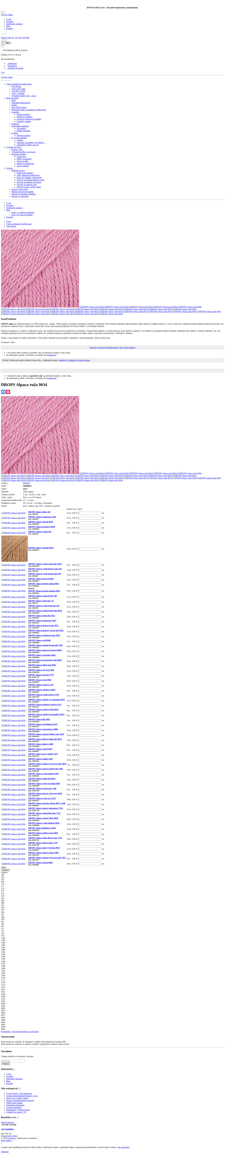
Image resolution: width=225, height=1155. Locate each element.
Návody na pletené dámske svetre (30, 180)
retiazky (20, 140)
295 (2, 910)
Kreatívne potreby (18, 154)
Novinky (10, 21)
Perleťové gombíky (25, 117)
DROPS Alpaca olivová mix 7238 (42, 843)
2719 (3, 985)
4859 (3, 1020)
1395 (3, 959)
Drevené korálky (23, 135)
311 (2, 929)
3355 (3, 987)
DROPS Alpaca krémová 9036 (41, 527)
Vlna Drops (16, 86)
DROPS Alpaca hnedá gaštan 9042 (43, 584)
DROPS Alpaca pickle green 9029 (43, 833)
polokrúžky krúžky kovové (28, 145)
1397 (3, 964)
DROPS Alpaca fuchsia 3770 (41, 675)
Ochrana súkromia (13, 1107)
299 (2, 919)
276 (2, 893)
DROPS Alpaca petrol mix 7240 (42, 788)
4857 (3, 1015)
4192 (3, 1001)
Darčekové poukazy (14, 24)
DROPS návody (18, 170)
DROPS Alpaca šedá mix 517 (41, 601)
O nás (8, 19)
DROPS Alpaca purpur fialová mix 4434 (46, 734)
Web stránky (6, 1140)
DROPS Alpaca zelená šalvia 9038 (43, 818)
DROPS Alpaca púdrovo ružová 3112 (44, 704)
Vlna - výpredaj (17, 93)
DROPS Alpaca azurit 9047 (40, 749)
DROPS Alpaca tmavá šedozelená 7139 (45, 808)
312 (2, 931)
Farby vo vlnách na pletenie (22, 212)
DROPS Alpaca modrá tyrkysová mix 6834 (47, 764)
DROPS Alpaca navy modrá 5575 (43, 754)
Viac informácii (123, 1147)
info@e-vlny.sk (7, 38)
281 (2, 898)
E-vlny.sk (12, 1138)
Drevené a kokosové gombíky (29, 119)
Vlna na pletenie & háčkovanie (19, 224)
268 (2, 882)
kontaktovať (52, 355)
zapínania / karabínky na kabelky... (31, 142)
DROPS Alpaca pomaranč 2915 (42, 620)
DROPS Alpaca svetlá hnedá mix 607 (44, 574)
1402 (3, 973)
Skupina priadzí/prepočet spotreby (20, 1100)
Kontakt (9, 28)
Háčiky (14, 105)
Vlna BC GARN (18, 91)
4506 (3, 1003)
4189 (3, 994)
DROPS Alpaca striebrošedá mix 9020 (45, 611)
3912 (3, 992)
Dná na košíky (23, 161)
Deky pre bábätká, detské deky (29, 178)
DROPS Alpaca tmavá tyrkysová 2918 (45, 793)
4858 (3, 1017)
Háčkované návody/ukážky (22, 192)
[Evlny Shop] (9, 1136)
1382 (3, 938)
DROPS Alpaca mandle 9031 (41, 548)
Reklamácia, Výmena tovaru (18, 1110)
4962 (3, 1022)
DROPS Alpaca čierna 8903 (40, 863)
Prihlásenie (12, 63)
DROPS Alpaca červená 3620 (41, 670)
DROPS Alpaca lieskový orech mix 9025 (46, 630)
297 (2, 914)
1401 (3, 971)
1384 (3, 943)
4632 (3, 1006)
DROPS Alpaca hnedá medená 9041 (44, 591)
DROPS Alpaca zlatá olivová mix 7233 (45, 838)
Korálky (14, 133)
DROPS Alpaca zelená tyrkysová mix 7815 (47, 858)
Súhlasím (5, 1152)
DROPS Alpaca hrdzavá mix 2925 (43, 625)
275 (2, 891)
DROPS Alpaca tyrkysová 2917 (42, 798)
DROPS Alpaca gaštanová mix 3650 (44, 635)
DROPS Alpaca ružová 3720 (40, 685)
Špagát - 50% (17, 149)
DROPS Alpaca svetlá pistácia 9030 (43, 823)
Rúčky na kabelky (24, 159)
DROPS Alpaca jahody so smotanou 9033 (46, 700)
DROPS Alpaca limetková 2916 (42, 828)
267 (2, 879)
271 (2, 886)
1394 (3, 957)
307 (2, 926)
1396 (3, 961)
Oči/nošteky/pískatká (20, 126)
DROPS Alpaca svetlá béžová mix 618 (45, 569)
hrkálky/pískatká (23, 131)
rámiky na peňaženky (25, 163)
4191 (3, 999)
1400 (3, 968)
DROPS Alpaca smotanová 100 (42, 517)
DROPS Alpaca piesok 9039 (40, 522)
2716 (3, 978)
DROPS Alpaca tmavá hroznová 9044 (45, 650)
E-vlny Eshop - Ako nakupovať (19, 1093)
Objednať (5, 870)
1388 (3, 950)
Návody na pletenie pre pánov (29, 182)
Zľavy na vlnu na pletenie (22, 215)
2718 (3, 982)
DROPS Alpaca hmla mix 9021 (41, 779)
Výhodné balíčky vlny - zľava (23, 96)
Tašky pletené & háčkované (28, 175)
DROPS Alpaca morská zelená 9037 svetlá (46, 803)
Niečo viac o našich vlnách (17, 1098)
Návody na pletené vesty (27, 185)
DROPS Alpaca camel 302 (39, 532)
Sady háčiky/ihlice (19, 107)
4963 (3, 1024)
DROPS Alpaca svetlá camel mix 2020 (45, 564)
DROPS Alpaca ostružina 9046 (41, 655)
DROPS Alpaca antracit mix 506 (42, 596)
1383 (3, 940)
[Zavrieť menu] (2, 45)
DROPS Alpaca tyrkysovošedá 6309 (44, 783)
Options (4, 872)
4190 (3, 996)
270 (2, 884)
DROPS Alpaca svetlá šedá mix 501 (43, 606)
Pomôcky (15, 124)
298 (2, 917)
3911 (3, 989)
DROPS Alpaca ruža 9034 (39, 680)
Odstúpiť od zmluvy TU (16, 1112)
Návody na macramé (20, 196)
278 (2, 896)
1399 (3, 966)
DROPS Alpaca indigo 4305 (40, 759)
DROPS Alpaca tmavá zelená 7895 (43, 853)
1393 (3, 954)
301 (2, 922)
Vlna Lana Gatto (18, 89)
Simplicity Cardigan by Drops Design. (74, 360)
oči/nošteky (21, 128)
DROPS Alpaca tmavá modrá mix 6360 (45, 769)
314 (2, 933)
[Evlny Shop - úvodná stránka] (7, 15)
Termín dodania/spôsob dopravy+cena (22, 1096)
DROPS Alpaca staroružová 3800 (43, 729)
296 (2, 912)
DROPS (26, 483)
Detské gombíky (23, 114)
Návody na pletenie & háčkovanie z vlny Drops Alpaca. (113, 347)
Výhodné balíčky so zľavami (23, 152)
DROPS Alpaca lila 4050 (39, 719)
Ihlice (13, 100)
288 (2, 900)
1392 (3, 952)
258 (2, 875)
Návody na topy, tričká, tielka (29, 187)
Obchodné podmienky (15, 1105)
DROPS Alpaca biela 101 (39, 512)
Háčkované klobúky (25, 173)
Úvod (8, 221)
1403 (3, 975)
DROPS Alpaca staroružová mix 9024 (45, 660)
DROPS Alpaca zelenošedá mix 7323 (44, 813)
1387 (3, 947)
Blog (8, 26)
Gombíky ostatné (24, 121)
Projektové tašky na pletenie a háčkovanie (28, 110)
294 (2, 907)
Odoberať (5, 1064)
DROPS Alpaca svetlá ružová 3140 (43, 695)
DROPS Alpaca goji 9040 (39, 640)
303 (2, 924)
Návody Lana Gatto (19, 189)
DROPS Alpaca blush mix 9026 (42, 665)
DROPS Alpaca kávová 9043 (41, 579)
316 (2, 936)
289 (2, 903)
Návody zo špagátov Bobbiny (23, 194)
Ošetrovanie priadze (14, 1103)
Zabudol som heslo (15, 68)
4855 (3, 1010)
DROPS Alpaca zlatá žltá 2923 (41, 616)
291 (2, 905)
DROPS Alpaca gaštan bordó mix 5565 (45, 645)
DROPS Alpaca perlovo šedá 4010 (43, 709)
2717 (3, 980)
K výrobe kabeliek (19, 138)
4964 (3, 1027)
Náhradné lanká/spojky (20, 103)
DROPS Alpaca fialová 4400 (40, 744)
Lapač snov (21, 156)
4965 (3, 1029)
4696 (3, 1008)
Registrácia (12, 66)
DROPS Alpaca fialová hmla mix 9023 (45, 739)
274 (2, 889)
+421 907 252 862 (21, 38)
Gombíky (15, 112)
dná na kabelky (23, 166)
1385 (3, 945)
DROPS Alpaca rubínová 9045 (41, 690)
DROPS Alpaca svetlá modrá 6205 (43, 774)
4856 (3, 1013)
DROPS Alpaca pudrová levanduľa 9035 (46, 714)
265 (2, 877)
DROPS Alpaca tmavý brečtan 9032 (44, 848)
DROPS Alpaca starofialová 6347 (43, 724)
